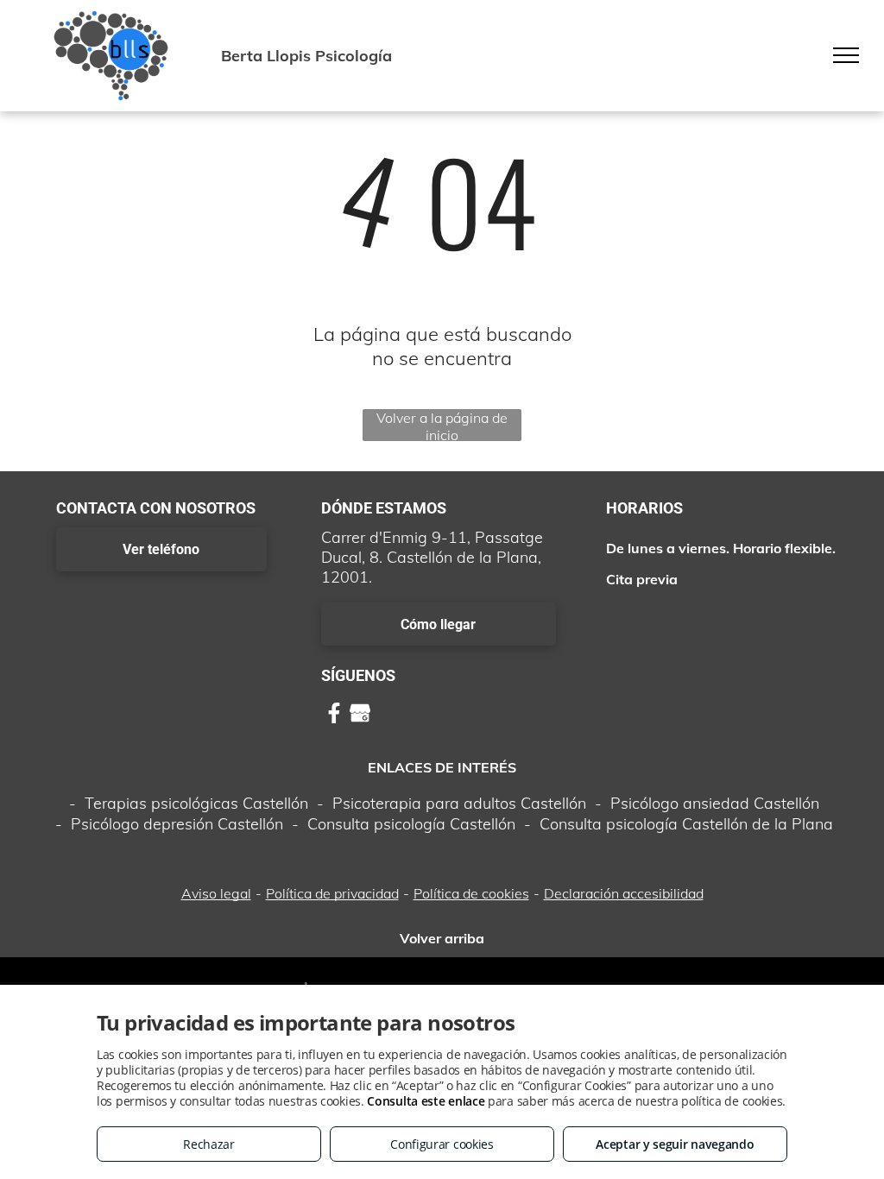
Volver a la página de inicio (442, 425)
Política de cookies (471, 893)
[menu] (846, 55)
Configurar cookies (442, 1144)
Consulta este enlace (425, 1101)
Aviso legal (216, 893)
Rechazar (209, 1144)
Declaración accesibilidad (624, 893)
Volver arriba (442, 938)
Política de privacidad (332, 893)
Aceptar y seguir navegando (675, 1144)
